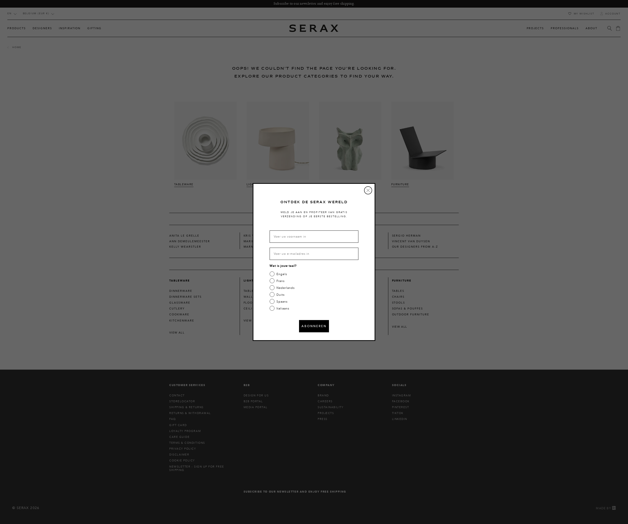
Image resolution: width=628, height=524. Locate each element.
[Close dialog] (368, 190)
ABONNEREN (314, 326)
